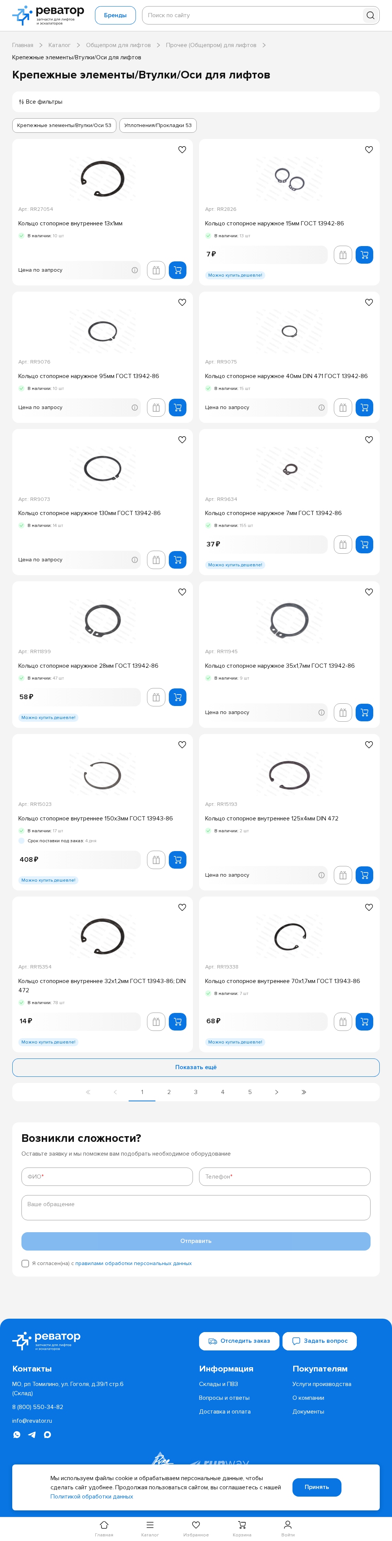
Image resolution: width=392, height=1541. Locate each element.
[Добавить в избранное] (182, 149)
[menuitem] (242, 1369)
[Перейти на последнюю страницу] (303, 1092)
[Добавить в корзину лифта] (156, 270)
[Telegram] (32, 1434)
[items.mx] (47, 1434)
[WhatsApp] (16, 1434)
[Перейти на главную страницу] (50, 15)
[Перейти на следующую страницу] (276, 1092)
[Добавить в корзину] (177, 270)
